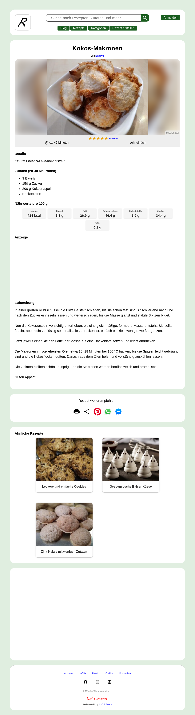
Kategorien (98, 28)
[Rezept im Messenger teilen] (118, 411)
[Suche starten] (145, 18)
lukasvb (99, 56)
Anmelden (170, 17)
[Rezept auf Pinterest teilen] (97, 411)
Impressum (69, 673)
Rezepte (79, 28)
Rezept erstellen (123, 28)
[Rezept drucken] (76, 411)
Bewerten (113, 138)
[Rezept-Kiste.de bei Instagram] (97, 682)
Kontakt (95, 673)
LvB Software (105, 704)
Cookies (109, 673)
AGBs (83, 673)
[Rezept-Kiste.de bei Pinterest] (109, 682)
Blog (63, 28)
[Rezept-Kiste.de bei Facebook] (85, 682)
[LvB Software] (97, 700)
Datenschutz (125, 673)
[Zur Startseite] (23, 22)
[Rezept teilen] (87, 411)
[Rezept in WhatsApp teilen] (108, 411)
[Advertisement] (97, 269)
